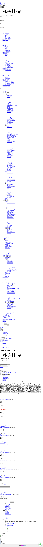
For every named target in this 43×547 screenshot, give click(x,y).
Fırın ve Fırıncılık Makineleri (9, 83)
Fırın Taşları (9, 187)
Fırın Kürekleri (9, 162)
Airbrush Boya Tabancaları (11, 306)
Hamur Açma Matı (10, 217)
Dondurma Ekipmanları (11, 211)
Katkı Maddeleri (7, 61)
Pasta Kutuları (9, 235)
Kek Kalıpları (9, 223)
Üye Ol (1, 327)
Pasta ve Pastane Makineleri (9, 82)
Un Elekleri (9, 168)
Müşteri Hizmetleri (8, 514)
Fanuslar (8, 230)
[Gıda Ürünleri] (5, 68)
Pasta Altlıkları (9, 229)
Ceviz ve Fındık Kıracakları (11, 100)
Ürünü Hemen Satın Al (4, 366)
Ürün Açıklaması (5, 377)
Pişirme (6, 36)
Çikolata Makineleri (10, 307)
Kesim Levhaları (9, 116)
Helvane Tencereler (10, 285)
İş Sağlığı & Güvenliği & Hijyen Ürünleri (13, 298)
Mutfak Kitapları (7, 78)
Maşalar (8, 98)
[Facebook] (7, 527)
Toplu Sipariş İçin (3, 375)
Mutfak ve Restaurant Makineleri (10, 81)
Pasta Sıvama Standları (10, 215)
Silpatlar (8, 126)
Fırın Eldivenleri (9, 165)
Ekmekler (6, 54)
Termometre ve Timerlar (11, 120)
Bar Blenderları (9, 260)
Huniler (8, 103)
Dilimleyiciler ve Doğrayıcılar (12, 105)
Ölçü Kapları (9, 121)
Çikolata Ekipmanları (10, 210)
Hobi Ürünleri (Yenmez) (9, 64)
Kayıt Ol (1, 341)
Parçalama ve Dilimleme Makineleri (13, 288)
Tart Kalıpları (9, 224)
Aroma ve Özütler (8, 56)
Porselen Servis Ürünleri (11, 135)
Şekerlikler (8, 140)
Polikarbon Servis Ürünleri (11, 136)
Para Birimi (2, 6)
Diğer (6, 374)
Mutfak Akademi (5, 76)
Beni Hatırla (4, 338)
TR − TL (3, 4)
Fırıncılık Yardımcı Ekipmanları (12, 312)
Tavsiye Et (2, 372)
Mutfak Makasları (10, 102)
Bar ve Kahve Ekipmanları (7, 69)
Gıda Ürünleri (5, 53)
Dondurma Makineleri (10, 304)
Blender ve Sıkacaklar (10, 291)
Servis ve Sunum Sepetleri (11, 141)
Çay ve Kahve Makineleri (11, 268)
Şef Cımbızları (9, 96)
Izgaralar (8, 286)
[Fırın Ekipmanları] (6, 45)
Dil (0, 5)
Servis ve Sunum (7, 37)
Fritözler (8, 266)
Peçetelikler (9, 139)
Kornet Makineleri (10, 263)
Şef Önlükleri (9, 132)
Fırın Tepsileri (9, 185)
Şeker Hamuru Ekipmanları (11, 212)
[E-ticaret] (21, 545)
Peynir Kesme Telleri (10, 109)
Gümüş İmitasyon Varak (9, 407)
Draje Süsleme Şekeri (8, 469)
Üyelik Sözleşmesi (8, 505)
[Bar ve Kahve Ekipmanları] (7, 75)
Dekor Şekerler (7, 58)
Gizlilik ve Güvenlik (8, 508)
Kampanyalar (5, 317)
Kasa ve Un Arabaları (10, 196)
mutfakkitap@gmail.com (9, 525)
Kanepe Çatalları (9, 231)
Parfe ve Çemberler (10, 225)
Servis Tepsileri (9, 142)
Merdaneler (8, 107)
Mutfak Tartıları (9, 115)
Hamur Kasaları (9, 195)
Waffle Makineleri (10, 261)
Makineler (6, 71)
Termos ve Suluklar (10, 153)
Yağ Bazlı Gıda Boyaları (9, 63)
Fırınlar (8, 287)
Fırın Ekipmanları (5, 40)
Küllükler (8, 138)
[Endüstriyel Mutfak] (6, 85)
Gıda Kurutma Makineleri (11, 292)
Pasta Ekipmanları (5, 46)
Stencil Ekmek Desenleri (11, 179)
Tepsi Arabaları (9, 156)
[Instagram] (7, 532)
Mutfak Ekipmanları (6, 33)
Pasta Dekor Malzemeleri (11, 205)
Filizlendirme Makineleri (11, 293)
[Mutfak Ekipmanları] (6, 39)
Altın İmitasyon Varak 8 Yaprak (10, 418)
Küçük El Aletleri (10, 111)
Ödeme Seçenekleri (6, 378)
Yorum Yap (14, 372)
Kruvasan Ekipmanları (10, 218)
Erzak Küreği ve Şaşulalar (11, 167)
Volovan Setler (9, 216)
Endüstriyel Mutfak (6, 80)
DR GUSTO (2, 399)
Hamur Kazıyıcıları (10, 164)
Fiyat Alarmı (10, 372)
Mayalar (6, 55)
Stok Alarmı (6, 372)
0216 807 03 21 (12, 523)
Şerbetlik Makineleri (10, 265)
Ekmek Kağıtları (9, 191)
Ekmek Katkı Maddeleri (9, 243)
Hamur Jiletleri (9, 163)
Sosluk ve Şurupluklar (10, 119)
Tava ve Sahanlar (9, 127)
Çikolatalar (6, 244)
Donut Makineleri (10, 262)
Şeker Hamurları (7, 65)
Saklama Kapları (9, 149)
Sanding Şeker (7, 399)
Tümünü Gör (9, 112)
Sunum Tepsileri (9, 143)
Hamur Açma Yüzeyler (10, 177)
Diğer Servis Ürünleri (10, 137)
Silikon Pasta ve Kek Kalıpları (12, 221)
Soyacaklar (8, 97)
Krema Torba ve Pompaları (11, 214)
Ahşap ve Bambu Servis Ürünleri (12, 134)
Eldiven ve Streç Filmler (11, 150)
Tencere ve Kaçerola (10, 128)
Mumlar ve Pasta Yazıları (11, 232)
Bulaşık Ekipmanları (10, 295)
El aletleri (6, 41)
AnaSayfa (2, 1)
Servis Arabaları (9, 147)
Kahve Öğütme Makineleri (11, 269)
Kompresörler (9, 305)
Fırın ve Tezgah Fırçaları (11, 166)
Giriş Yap (2, 326)
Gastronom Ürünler (10, 148)
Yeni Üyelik (7, 517)
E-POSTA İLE (5, 332)
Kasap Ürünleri (9, 297)
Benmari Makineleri (10, 303)
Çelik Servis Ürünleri (10, 133)
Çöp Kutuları (9, 154)
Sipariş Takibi (2, 3)
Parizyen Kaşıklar (10, 101)
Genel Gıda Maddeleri (8, 59)
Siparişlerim (2, 2)
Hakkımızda (7, 509)
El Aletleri (6, 34)
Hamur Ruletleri (9, 95)
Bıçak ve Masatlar (10, 122)
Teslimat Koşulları (8, 504)
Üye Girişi (6, 518)
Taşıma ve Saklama (8, 38)
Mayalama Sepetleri (10, 173)
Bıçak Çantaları (9, 146)
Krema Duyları (9, 213)
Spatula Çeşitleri (9, 106)
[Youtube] (7, 530)
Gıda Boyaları (7, 60)
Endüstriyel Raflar (10, 155)
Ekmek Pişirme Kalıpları (11, 186)
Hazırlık (6, 35)
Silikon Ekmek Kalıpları (11, 184)
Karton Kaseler (9, 152)
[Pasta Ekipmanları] (6, 52)
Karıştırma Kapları (10, 117)
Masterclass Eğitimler (6, 86)
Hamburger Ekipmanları (11, 180)
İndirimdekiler (7, 513)
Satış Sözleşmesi (7, 506)
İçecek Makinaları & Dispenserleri (12, 299)
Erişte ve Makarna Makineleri (12, 290)
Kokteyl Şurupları (8, 66)
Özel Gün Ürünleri (8, 84)
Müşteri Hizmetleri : (6, 0)
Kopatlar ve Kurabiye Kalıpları (12, 209)
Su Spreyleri (9, 169)
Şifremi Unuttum (8, 338)
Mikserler (8, 311)
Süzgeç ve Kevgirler (10, 108)
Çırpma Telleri (9, 104)
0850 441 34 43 (7, 523)
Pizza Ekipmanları (10, 178)
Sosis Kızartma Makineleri (11, 267)
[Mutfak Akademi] (6, 79)
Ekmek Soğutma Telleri (11, 176)
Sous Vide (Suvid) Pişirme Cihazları (13, 296)
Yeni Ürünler (7, 512)
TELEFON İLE (5, 333)
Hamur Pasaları (9, 175)
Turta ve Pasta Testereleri (11, 203)
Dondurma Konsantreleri (9, 67)
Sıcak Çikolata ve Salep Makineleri (12, 270)
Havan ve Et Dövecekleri (11, 118)
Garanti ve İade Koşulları (9, 507)
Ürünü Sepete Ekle (4, 371)
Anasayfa (4, 343)
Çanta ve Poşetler (9, 151)
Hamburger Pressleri (10, 110)
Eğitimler (6, 77)
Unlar (6, 62)
